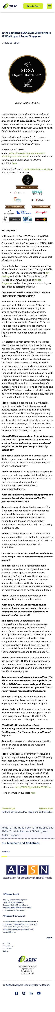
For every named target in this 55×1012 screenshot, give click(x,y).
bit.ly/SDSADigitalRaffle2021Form (33, 787)
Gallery (5, 951)
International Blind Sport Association (16, 927)
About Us (6, 943)
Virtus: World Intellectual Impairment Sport (18, 929)
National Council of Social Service (15, 910)
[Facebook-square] (16, 993)
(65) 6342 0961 (29, 973)
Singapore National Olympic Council (15, 905)
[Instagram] (23, 993)
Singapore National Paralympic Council (17, 908)
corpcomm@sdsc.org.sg (37, 169)
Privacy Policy (8, 946)
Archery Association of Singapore (15, 900)
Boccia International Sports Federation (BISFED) (20, 922)
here (14, 163)
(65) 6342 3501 (29, 971)
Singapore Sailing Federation (13, 902)
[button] (49, 6)
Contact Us (7, 948)
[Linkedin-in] (31, 993)
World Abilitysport (9, 932)
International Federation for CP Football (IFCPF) (20, 924)
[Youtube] (38, 993)
